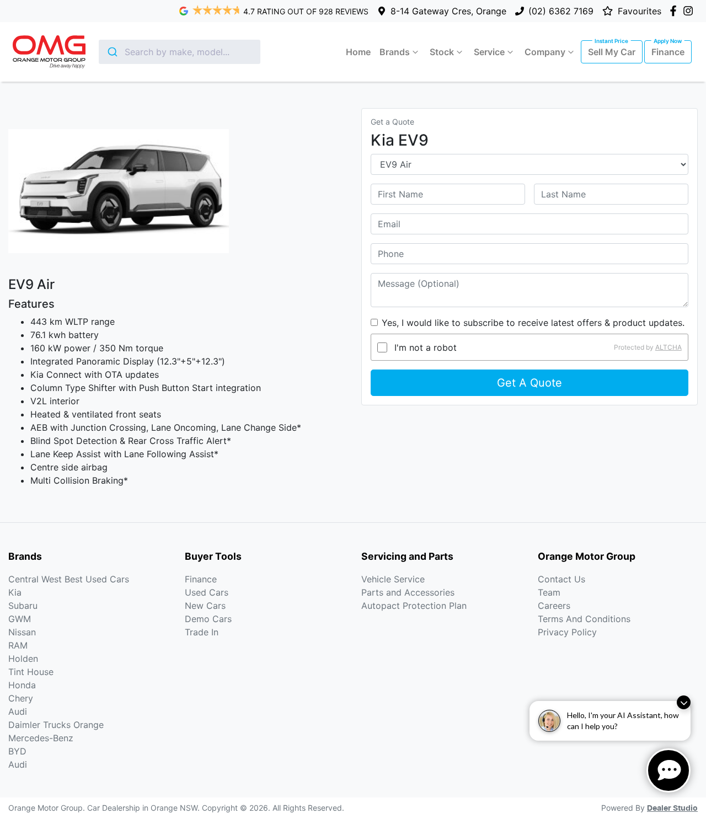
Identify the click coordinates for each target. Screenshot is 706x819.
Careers (554, 605)
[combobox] (179, 52)
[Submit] (112, 52)
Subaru (23, 605)
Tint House (31, 671)
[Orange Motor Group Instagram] (690, 11)
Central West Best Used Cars (68, 579)
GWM (19, 618)
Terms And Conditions (584, 618)
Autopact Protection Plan (414, 605)
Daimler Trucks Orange (56, 724)
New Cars (205, 605)
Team (549, 592)
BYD (17, 751)
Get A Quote (529, 382)
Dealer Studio (672, 808)
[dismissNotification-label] (684, 702)
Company (545, 51)
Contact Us (561, 579)
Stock (442, 51)
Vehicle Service (393, 579)
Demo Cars (208, 618)
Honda (22, 684)
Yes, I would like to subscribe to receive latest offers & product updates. (533, 322)
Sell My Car (611, 51)
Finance (667, 51)
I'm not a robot (425, 347)
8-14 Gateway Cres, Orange (448, 11)
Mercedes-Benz (40, 737)
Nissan (22, 632)
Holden (23, 658)
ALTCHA (668, 347)
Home (358, 51)
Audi (17, 711)
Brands (394, 51)
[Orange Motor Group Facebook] (675, 11)
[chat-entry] (668, 770)
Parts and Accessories (407, 592)
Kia (15, 592)
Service (489, 51)
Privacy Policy (567, 632)
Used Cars (206, 592)
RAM (18, 645)
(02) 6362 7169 (560, 11)
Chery (20, 698)
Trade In (201, 632)
